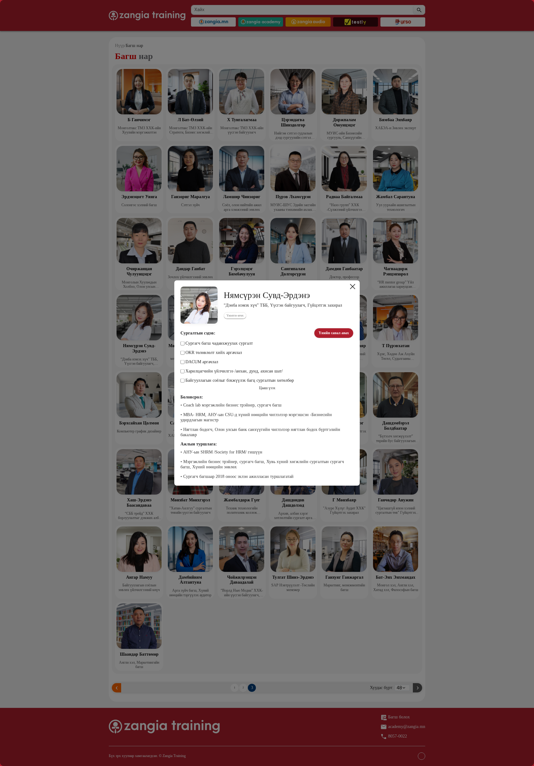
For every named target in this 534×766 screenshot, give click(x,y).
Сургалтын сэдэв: (197, 333)
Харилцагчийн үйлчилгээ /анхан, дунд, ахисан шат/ (234, 371)
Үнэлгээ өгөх (235, 315)
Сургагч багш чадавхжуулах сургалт (219, 343)
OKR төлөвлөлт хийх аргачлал (213, 353)
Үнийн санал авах (334, 333)
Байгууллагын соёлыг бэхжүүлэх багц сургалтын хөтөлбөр (239, 380)
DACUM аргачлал (201, 362)
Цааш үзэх (267, 388)
